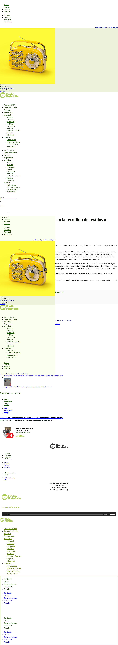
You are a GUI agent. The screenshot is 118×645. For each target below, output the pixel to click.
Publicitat (7, 9)
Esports (10, 133)
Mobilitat (10, 135)
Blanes (6, 403)
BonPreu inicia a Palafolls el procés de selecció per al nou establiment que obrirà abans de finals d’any (33, 375)
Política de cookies (10, 473)
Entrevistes (11, 140)
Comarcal (10, 122)
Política (10, 124)
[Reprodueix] (4, 514)
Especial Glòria (12, 144)
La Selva (6, 405)
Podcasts (7, 110)
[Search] (0, 201)
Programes (8, 600)
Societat (10, 119)
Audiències (7, 11)
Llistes (6, 595)
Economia (11, 126)
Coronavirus (11, 146)
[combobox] (8, 199)
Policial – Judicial (13, 130)
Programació (8, 112)
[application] (59, 514)
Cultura (10, 128)
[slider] (112, 514)
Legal (6, 475)
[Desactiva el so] (109, 514)
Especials (7, 137)
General (10, 117)
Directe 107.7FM (9, 105)
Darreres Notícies (10, 598)
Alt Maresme (8, 401)
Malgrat (6, 399)
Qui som (6, 5)
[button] (2, 206)
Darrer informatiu (10, 107)
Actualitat (7, 115)
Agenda (7, 589)
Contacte (7, 7)
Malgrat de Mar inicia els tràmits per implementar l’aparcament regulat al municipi (27, 387)
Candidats (7, 593)
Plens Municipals (13, 142)
